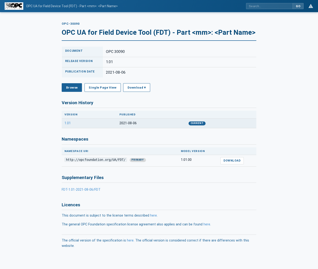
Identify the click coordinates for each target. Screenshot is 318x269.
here (153, 215)
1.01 (67, 123)
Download (231, 160)
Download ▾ (137, 87)
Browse (72, 87)
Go (298, 6)
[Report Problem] (310, 6)
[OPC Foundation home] (14, 6)
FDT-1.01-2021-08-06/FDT (81, 190)
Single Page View (102, 87)
